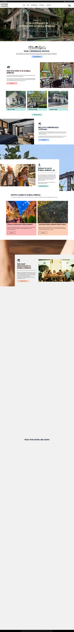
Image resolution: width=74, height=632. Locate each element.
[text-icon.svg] (68, 2)
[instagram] (4, 1)
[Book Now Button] (69, 6)
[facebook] (2, 1)
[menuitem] (24, 5)
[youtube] (5, 1)
